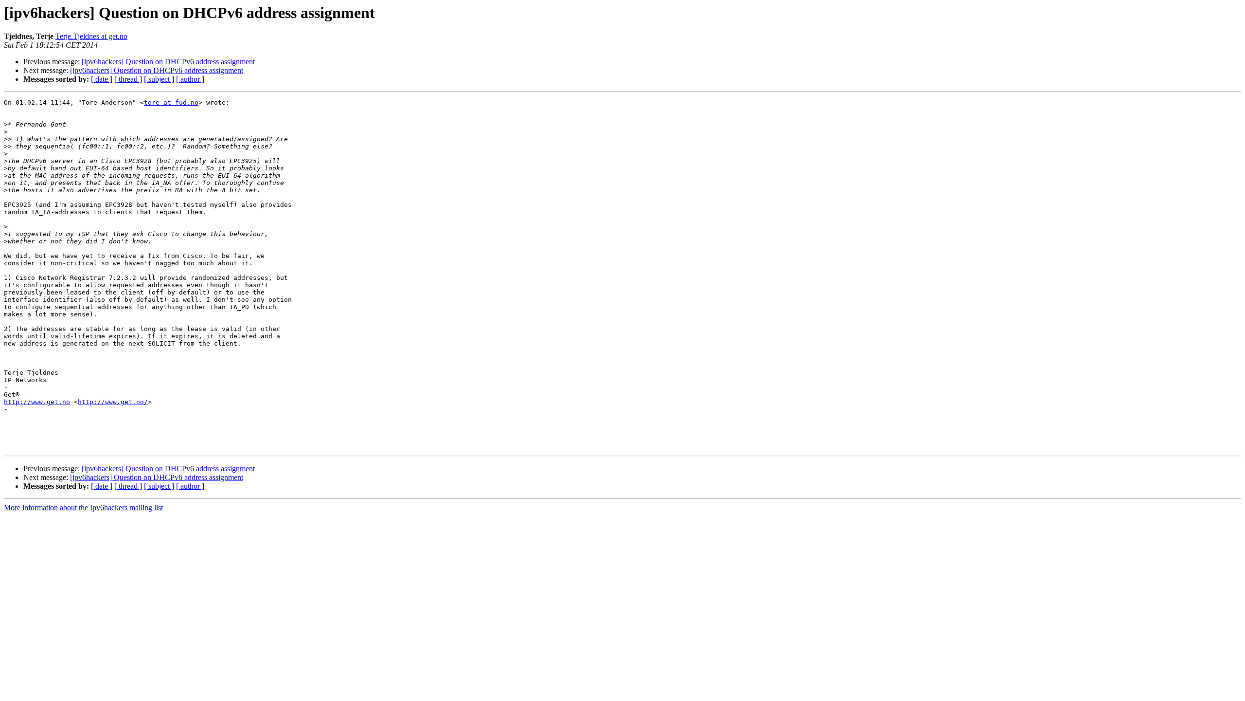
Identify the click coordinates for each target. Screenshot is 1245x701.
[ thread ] (128, 79)
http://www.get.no (37, 402)
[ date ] (101, 79)
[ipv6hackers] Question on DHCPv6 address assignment (168, 61)
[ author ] (190, 79)
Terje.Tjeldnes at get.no (91, 36)
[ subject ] (159, 79)
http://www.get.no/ (113, 402)
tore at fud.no (171, 102)
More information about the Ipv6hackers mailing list (83, 507)
